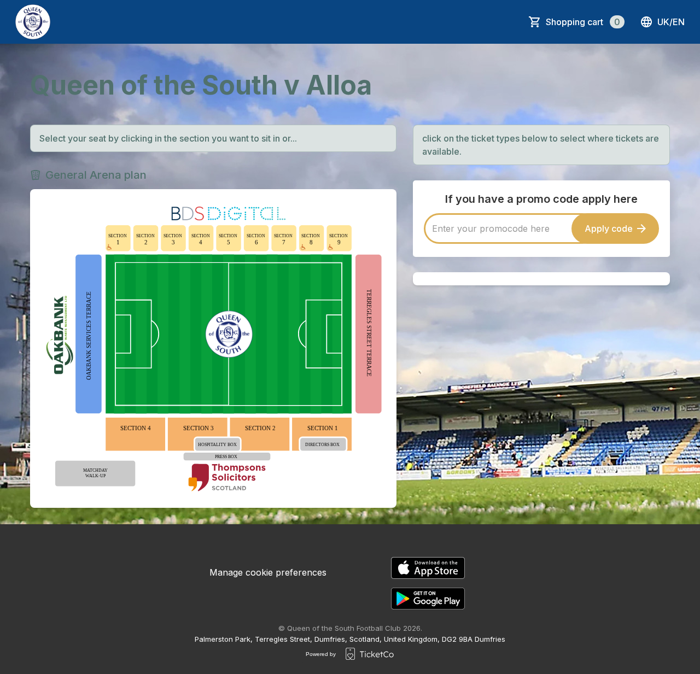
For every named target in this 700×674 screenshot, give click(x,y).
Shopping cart (583, 21)
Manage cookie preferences (267, 572)
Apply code (609, 228)
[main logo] (32, 21)
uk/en (671, 21)
